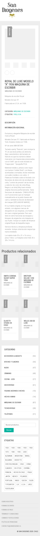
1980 (13, 452)
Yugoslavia (9, 489)
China (28, 464)
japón (7, 476)
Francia (8, 472)
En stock (17, 468)
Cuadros (8, 468)
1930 (13, 448)
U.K (18, 484)
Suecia (24, 480)
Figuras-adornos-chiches (14, 391)
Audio (6, 368)
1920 (7, 448)
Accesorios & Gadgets (13, 356)
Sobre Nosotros (7, 502)
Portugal (8, 480)
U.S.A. (19, 114)
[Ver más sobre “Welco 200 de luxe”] (35, 334)
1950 (25, 448)
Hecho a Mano (9, 397)
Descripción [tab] (10, 122)
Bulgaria (8, 460)
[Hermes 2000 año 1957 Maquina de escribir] (12, 73)
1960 (31, 448)
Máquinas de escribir (12, 402)
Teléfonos (8, 414)
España (26, 468)
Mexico (15, 476)
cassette (18, 460)
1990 (19, 452)
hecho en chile (19, 472)
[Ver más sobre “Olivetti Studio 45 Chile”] (15, 337)
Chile (22, 464)
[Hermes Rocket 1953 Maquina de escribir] (7, 73)
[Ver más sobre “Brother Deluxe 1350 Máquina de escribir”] (35, 294)
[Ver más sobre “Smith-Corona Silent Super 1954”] (15, 292)
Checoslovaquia (11, 464)
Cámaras (7, 373)
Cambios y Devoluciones (10, 518)
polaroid (23, 476)
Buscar (9, 430)
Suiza (31, 480)
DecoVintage (9, 385)
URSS (30, 484)
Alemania (8, 456)
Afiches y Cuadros (11, 362)
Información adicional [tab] (14, 127)
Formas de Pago (7, 510)
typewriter (9, 484)
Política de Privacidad (9, 522)
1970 (7, 452)
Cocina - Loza (9, 379)
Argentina (19, 456)
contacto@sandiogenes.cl (11, 526)
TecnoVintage (9, 408)
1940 (19, 448)
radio (17, 480)
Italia (29, 472)
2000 (25, 452)
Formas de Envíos (8, 506)
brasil (27, 456)
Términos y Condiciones (10, 514)
